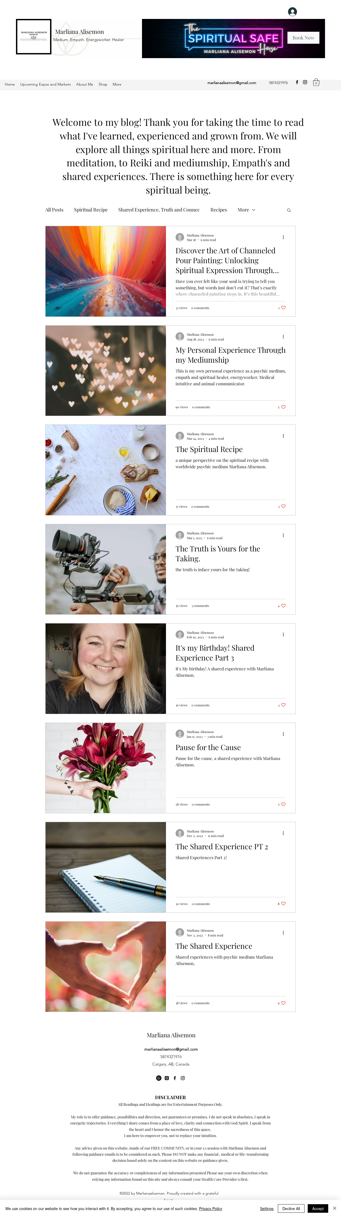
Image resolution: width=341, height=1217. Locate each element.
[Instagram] (305, 82)
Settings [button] (267, 1208)
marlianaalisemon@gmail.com (232, 82)
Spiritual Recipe (91, 209)
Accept (318, 1208)
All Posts (54, 209)
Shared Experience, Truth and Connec (159, 209)
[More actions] (285, 237)
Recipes (218, 209)
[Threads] (166, 1078)
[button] (316, 82)
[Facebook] (297, 82)
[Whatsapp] (158, 1078)
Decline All (291, 1208)
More (243, 209)
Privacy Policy (210, 1208)
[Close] (334, 1208)
